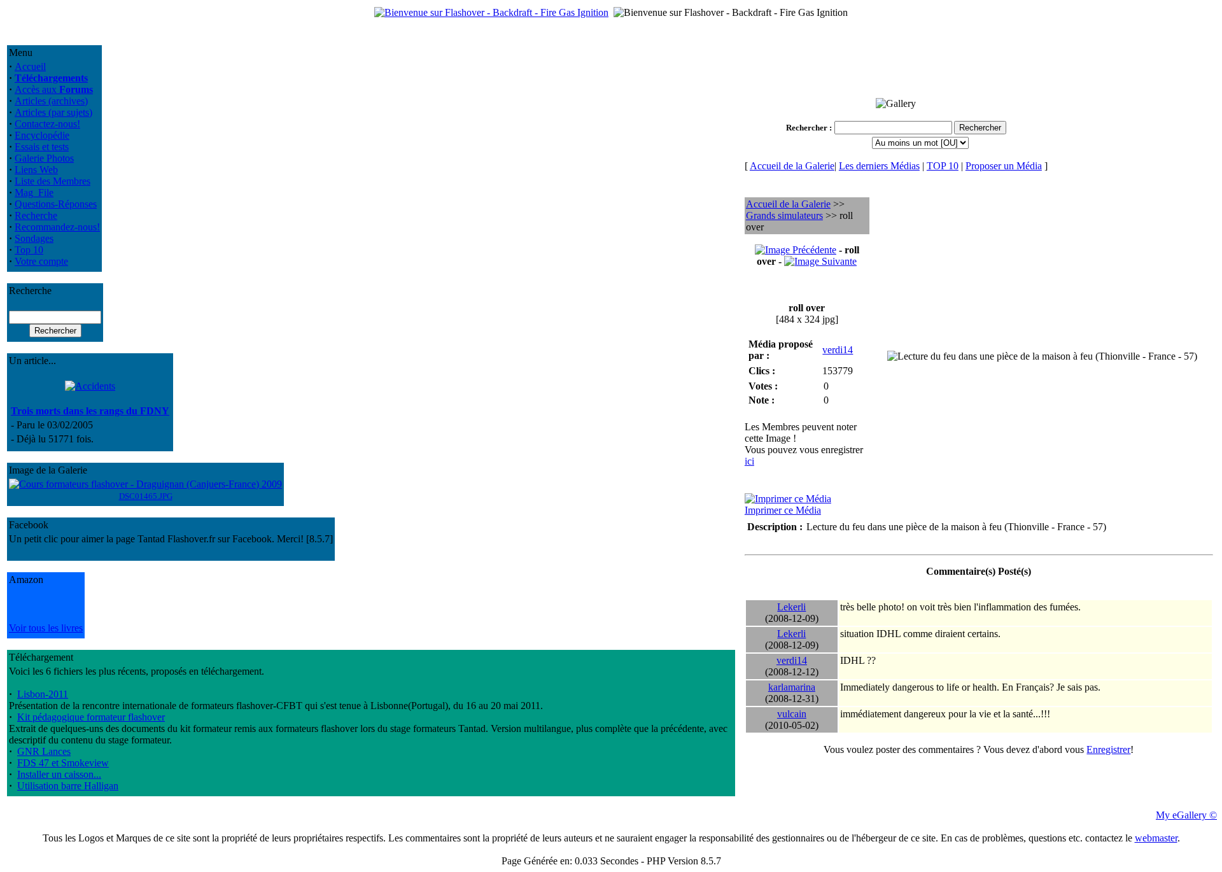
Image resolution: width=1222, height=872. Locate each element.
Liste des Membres (52, 181)
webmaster (1156, 838)
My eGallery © (1186, 815)
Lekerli (791, 606)
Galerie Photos (44, 158)
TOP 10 (943, 165)
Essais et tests (42, 146)
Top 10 (29, 249)
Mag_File (34, 192)
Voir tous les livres (46, 627)
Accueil (30, 66)
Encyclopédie (42, 135)
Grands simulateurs (784, 215)
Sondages (34, 238)
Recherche (36, 215)
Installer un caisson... (59, 774)
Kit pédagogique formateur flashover (91, 717)
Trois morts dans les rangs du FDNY (90, 410)
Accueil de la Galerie (792, 165)
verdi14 (837, 349)
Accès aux (54, 89)
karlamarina (791, 687)
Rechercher (806, 127)
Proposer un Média (1004, 165)
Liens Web (36, 169)
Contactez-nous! (47, 123)
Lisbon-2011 (42, 694)
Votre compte (41, 261)
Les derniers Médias (879, 165)
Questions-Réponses (56, 204)
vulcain (791, 713)
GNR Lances (44, 751)
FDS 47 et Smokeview (63, 762)
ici (749, 461)
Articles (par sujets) (53, 112)
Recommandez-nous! (57, 227)
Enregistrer (1108, 749)
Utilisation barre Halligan (67, 785)
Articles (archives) (51, 100)
